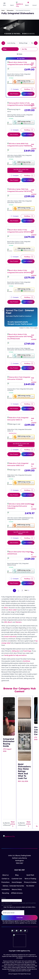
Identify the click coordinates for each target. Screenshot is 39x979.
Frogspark (15, 973)
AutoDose (26, 661)
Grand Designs (17, 882)
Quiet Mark (30, 875)
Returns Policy (17, 889)
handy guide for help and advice (15, 655)
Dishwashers (10, 10)
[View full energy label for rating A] (9, 209)
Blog (16, 875)
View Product (14, 94)
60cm (6, 608)
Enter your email (10, 909)
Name (3, 898)
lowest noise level (10, 636)
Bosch (10, 622)
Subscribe (20, 917)
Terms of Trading (30, 878)
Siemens (18, 622)
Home (3, 10)
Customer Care (17, 878)
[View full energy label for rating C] (9, 82)
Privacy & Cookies (30, 882)
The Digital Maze (22, 973)
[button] (23, 81)
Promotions (5, 882)
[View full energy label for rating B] (9, 123)
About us (5, 875)
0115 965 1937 (19, 870)
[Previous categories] (3, 43)
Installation (6, 889)
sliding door (16, 651)
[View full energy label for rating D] (9, 250)
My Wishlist (30, 886)
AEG (5, 622)
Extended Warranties (17, 886)
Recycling (5, 893)
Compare (16, 89)
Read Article (12, 823)
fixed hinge (27, 651)
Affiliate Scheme (16, 893)
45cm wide (12, 610)
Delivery (5, 886)
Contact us (5, 878)
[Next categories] (36, 43)
